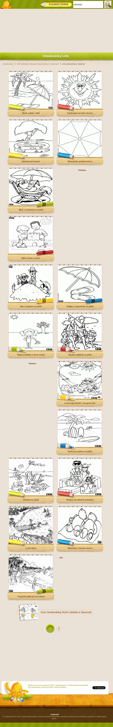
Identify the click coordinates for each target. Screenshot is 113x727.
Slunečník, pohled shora (80, 161)
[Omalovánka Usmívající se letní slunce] (80, 108)
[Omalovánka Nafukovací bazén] (31, 156)
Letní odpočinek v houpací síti (79, 403)
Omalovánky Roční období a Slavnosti (68, 612)
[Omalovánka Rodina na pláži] (31, 495)
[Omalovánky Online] (7, 4)
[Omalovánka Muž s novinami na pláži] (31, 205)
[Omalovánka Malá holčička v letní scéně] (31, 350)
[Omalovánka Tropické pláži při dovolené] (31, 591)
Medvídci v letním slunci (80, 548)
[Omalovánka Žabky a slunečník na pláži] (80, 301)
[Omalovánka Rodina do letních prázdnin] (80, 495)
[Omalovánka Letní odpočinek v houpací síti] (80, 398)
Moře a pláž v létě (31, 113)
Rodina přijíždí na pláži (80, 355)
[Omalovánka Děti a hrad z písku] (31, 253)
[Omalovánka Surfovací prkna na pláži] (80, 446)
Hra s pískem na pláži (31, 306)
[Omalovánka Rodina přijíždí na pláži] (80, 350)
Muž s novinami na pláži (31, 210)
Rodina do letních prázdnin (80, 500)
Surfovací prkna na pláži (80, 451)
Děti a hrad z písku (31, 258)
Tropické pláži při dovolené (31, 596)
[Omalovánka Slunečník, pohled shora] (80, 156)
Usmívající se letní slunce (80, 113)
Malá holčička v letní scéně (31, 355)
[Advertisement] (56, 30)
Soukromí (55, 715)
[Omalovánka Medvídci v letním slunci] (80, 543)
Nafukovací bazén (31, 161)
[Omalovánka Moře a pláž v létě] (31, 108)
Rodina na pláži (31, 500)
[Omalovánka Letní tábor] (31, 543)
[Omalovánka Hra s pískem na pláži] (31, 301)
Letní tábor (30, 548)
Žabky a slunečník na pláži (80, 306)
